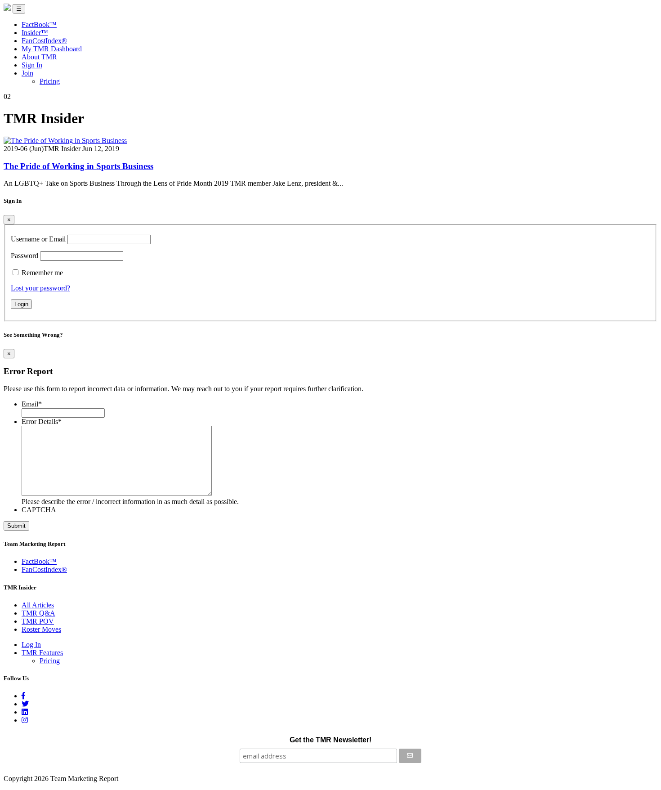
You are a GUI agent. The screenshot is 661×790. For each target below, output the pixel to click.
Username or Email (38, 239)
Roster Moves (41, 629)
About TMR (39, 57)
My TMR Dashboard (52, 49)
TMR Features (42, 652)
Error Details (42, 421)
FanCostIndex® (44, 41)
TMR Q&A (38, 613)
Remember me (42, 273)
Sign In (32, 65)
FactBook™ (39, 24)
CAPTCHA (39, 509)
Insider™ (35, 32)
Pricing (50, 81)
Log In (31, 644)
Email (32, 404)
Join (27, 73)
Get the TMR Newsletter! (330, 740)
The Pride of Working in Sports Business (78, 166)
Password (24, 255)
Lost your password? (40, 288)
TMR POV (38, 621)
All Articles (38, 605)
